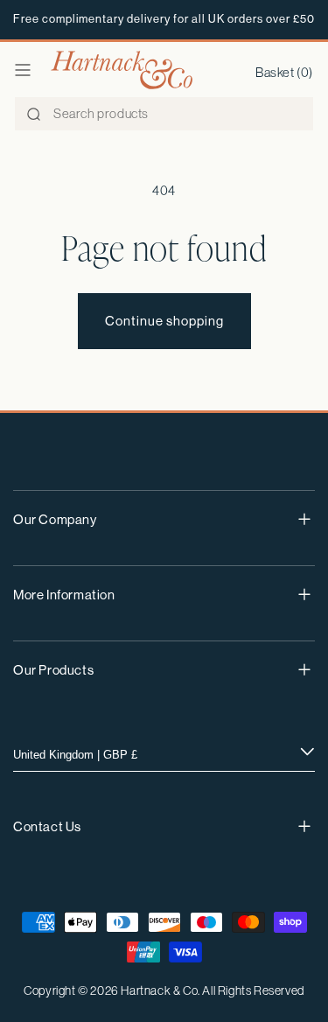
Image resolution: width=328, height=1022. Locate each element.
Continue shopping (164, 320)
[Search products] (33, 114)
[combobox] (164, 113)
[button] (22, 70)
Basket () (284, 72)
